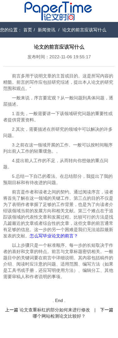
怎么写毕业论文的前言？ (54, 235)
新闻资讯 (46, 29)
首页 (27, 29)
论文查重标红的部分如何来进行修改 (55, 309)
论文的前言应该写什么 (84, 29)
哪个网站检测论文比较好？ (59, 316)
